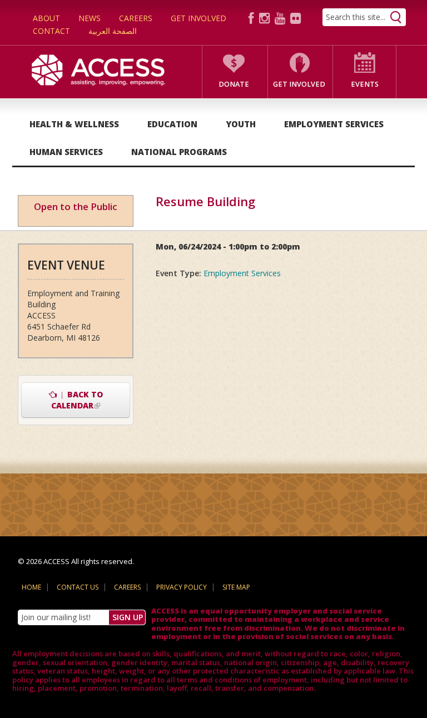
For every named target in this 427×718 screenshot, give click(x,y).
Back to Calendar (90, 400)
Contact (51, 31)
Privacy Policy (181, 587)
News (89, 18)
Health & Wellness (74, 123)
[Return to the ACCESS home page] (98, 68)
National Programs (179, 151)
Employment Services (334, 123)
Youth (241, 123)
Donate (234, 84)
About (46, 18)
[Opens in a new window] (253, 17)
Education (172, 123)
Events (365, 84)
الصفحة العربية (112, 31)
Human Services (66, 151)
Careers (135, 18)
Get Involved (198, 18)
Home (31, 587)
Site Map (236, 587)
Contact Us (77, 587)
